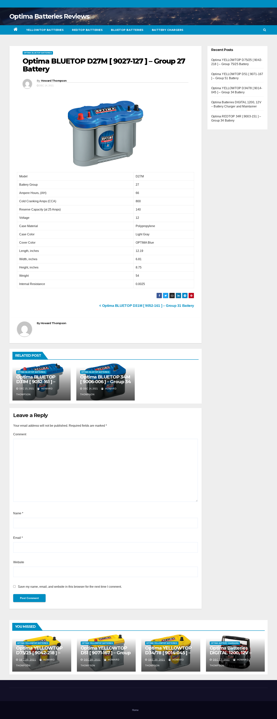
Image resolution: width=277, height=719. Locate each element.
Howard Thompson (54, 80)
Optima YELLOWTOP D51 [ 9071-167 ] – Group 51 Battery (106, 652)
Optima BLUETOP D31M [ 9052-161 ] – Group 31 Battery (147, 306)
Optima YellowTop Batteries (32, 643)
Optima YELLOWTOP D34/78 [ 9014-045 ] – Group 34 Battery (168, 652)
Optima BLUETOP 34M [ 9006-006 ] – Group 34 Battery (105, 381)
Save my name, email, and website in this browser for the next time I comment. (70, 586)
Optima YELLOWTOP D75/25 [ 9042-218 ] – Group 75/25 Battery (39, 652)
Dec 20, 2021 (27, 659)
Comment (19, 434)
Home (135, 710)
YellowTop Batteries (45, 30)
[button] (264, 29)
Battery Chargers (168, 30)
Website (18, 562)
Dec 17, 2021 (221, 659)
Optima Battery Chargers (225, 643)
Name (18, 513)
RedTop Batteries (87, 30)
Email (18, 537)
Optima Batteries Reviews (49, 16)
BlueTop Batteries (127, 30)
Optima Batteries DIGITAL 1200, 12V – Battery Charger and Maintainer (232, 655)
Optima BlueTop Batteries (38, 53)
